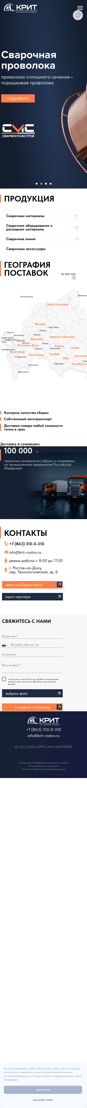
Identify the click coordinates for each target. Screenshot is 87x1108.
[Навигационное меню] (80, 8)
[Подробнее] (10, 1079)
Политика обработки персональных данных (43, 769)
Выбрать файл (17, 693)
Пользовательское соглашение (43, 765)
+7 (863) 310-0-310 (26, 543)
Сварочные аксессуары (26, 249)
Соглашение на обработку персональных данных (43, 762)
